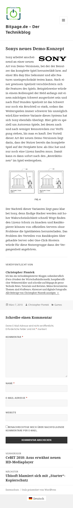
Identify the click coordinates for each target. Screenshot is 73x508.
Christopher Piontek (38, 304)
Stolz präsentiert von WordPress (39, 489)
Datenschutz (12, 489)
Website (11, 412)
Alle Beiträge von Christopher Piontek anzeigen (31, 292)
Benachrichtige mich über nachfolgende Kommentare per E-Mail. (35, 429)
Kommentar (14, 337)
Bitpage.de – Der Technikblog (22, 29)
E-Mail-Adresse (17, 398)
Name (10, 383)
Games (58, 304)
